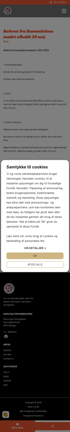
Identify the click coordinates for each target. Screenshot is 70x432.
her (42, 241)
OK (35, 255)
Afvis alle (35, 264)
